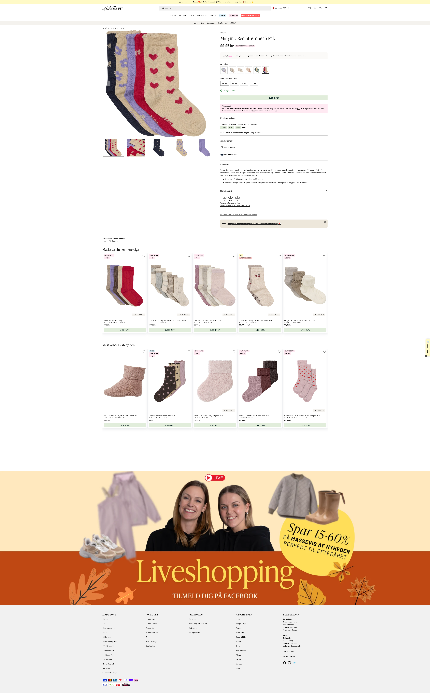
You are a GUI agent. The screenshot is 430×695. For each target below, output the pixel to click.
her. (298, 109)
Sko (184, 15)
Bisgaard (239, 628)
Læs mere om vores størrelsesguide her (235, 205)
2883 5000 (294, 643)
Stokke (238, 641)
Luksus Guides (151, 623)
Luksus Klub (150, 619)
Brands (173, 15)
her (253, 111)
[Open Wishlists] (320, 8)
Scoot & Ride (241, 637)
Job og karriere (194, 632)
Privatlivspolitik (108, 646)
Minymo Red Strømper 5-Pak (113, 320)
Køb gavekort (107, 659)
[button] (326, 8)
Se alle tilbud (150, 646)
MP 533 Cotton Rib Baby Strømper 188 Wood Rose (120, 416)
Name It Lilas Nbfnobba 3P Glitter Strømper (254, 416)
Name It (239, 619)
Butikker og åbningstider (198, 623)
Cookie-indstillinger (109, 673)
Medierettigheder (108, 664)
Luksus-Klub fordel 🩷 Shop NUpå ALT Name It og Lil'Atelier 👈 (215, 2)
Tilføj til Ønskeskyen (230, 154)
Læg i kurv (274, 98)
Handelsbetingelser (109, 641)
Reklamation (107, 637)
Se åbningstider (289, 657)
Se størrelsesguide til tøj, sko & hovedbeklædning (238, 214)
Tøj (179, 15)
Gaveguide (150, 628)
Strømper (122, 28)
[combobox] (215, 8)
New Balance (241, 650)
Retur (104, 632)
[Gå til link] (215, 538)
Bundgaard (240, 632)
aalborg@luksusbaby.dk (292, 646)
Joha (238, 668)
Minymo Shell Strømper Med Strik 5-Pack (207, 320)
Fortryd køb (106, 668)
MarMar (238, 659)
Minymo (110, 28)
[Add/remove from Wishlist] (144, 256)
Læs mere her (302, 56)
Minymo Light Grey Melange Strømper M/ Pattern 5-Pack (168, 320)
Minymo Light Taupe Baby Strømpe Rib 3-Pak (299, 320)
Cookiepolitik (107, 655)
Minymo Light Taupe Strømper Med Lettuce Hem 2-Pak (257, 320)
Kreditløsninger (151, 641)
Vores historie (194, 619)
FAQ (103, 623)
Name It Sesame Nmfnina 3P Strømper (162, 416)
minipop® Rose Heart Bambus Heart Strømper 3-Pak (302, 416)
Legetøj (213, 15)
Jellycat (239, 664)
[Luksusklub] (228, 56)
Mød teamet (193, 628)
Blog (147, 637)
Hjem (104, 28)
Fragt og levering (108, 628)
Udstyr (191, 15)
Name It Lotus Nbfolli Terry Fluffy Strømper (208, 416)
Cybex (238, 646)
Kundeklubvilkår (108, 650)
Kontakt (105, 619)
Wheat (238, 655)
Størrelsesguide (152, 632)
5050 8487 (294, 627)
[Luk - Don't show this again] (426, 356)
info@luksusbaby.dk (290, 630)
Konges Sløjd (241, 623)
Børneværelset (202, 15)
